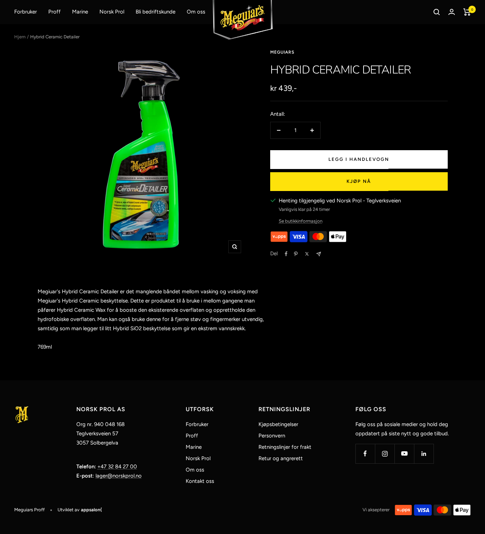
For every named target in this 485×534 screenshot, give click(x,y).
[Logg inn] (451, 12)
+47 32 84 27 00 (117, 466)
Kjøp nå (359, 181)
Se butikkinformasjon (300, 221)
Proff (54, 12)
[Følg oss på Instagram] (384, 453)
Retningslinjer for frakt (284, 447)
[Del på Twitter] (307, 253)
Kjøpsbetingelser (278, 424)
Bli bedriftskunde (155, 12)
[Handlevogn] (467, 12)
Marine (80, 12)
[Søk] (437, 12)
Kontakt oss (200, 481)
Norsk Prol (111, 12)
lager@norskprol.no (119, 476)
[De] (318, 254)
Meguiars (282, 52)
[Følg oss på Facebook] (365, 453)
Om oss (196, 12)
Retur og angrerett (280, 458)
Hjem (20, 36)
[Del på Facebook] (286, 253)
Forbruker (25, 12)
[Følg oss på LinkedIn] (424, 453)
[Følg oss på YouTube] (404, 453)
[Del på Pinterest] (296, 253)
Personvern (271, 435)
